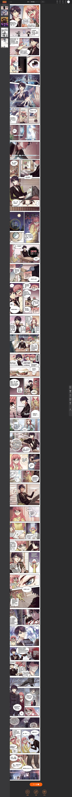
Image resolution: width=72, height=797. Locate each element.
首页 (28, 1)
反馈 (11, 1)
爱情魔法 (33, 1)
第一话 (38, 1)
